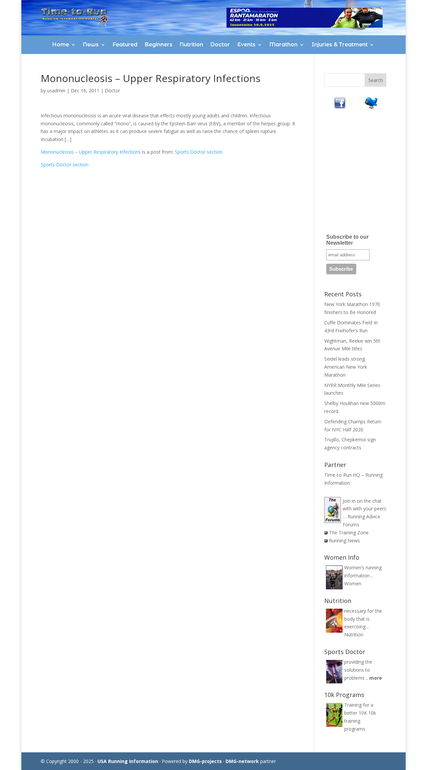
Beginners (158, 44)
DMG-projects (205, 761)
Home (60, 44)
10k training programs (360, 721)
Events (246, 44)
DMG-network (242, 761)
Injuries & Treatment (340, 44)
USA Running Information (127, 761)
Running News (344, 540)
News (91, 44)
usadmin (56, 90)
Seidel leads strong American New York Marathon (345, 367)
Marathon (284, 44)
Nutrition (191, 44)
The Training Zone (349, 532)
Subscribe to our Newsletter (347, 240)
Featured (125, 44)
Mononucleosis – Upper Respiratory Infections (91, 152)
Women (352, 583)
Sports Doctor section (199, 152)
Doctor (220, 44)
